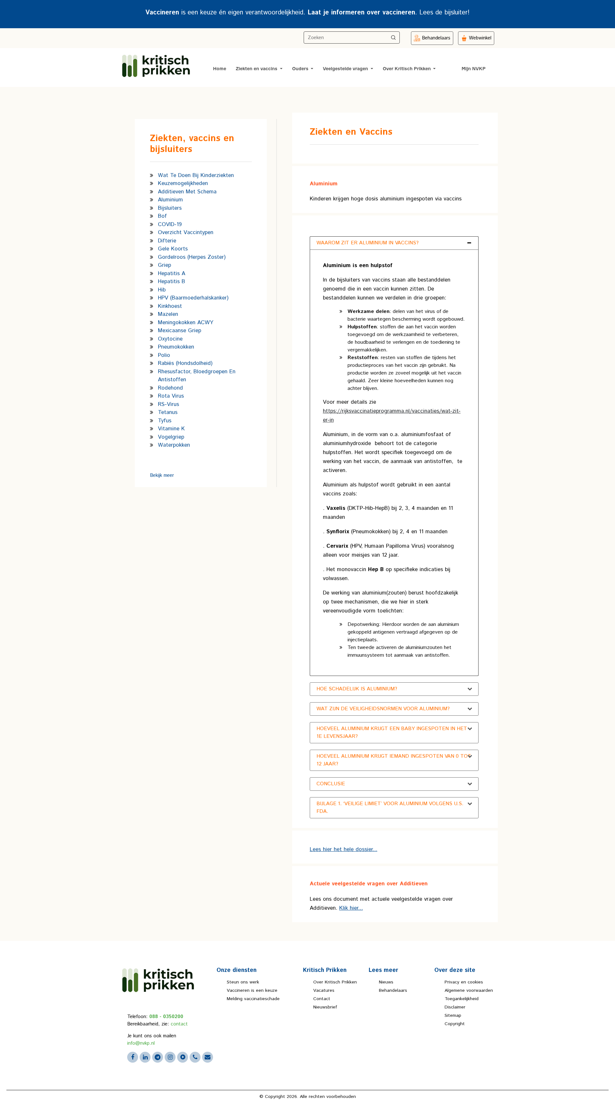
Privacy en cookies (464, 982)
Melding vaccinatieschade (253, 999)
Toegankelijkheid (462, 999)
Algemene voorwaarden (469, 990)
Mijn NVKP (474, 69)
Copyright (455, 1024)
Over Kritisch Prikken (407, 69)
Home (219, 69)
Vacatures (323, 990)
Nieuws (386, 982)
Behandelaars (393, 990)
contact (179, 1024)
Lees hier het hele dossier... (343, 849)
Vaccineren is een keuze (252, 990)
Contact (321, 999)
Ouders (301, 69)
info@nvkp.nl (141, 1043)
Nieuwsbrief (325, 1007)
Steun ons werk (243, 982)
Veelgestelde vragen (346, 69)
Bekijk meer (162, 475)
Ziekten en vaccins (257, 69)
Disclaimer (455, 1007)
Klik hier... (351, 908)
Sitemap (453, 1015)
